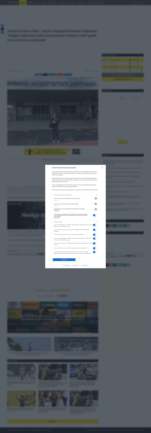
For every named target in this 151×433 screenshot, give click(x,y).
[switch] (95, 198)
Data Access (75, 265)
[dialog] (75, 216)
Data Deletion (66, 265)
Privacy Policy (84, 265)
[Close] (102, 167)
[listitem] (75, 195)
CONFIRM (64, 259)
